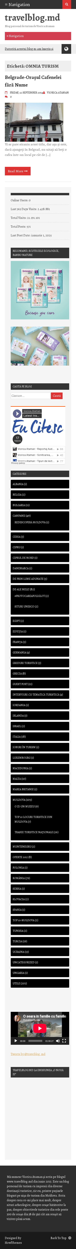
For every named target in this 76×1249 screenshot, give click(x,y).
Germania (19, 652)
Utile (16, 983)
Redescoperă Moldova (30, 522)
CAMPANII (19, 516)
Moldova (19, 800)
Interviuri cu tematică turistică (36, 695)
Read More (16, 171)
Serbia (17, 889)
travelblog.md (32, 17)
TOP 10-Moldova (23, 920)
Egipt (16, 621)
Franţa (17, 642)
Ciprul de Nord (23, 558)
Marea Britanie (23, 789)
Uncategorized (23, 962)
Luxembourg (21, 758)
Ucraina (18, 952)
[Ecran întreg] (64, 1041)
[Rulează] (16, 1041)
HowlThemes (13, 1243)
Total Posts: (19, 227)
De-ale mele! (21, 589)
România (19, 878)
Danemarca (21, 568)
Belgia (17, 495)
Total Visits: (19, 218)
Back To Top (58, 1238)
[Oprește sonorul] (58, 1041)
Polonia (18, 868)
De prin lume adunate (28, 579)
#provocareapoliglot (30, 596)
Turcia (17, 941)
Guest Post (20, 684)
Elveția (18, 631)
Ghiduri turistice (25, 663)
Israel (17, 726)
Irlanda (18, 716)
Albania (18, 484)
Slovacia (19, 899)
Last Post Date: (21, 235)
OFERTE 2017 (20, 857)
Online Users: (20, 200)
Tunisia (18, 931)
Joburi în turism (24, 747)
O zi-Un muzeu (25, 806)
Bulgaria (19, 505)
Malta (17, 779)
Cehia (16, 537)
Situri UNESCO (24, 606)
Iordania (19, 705)
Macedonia (20, 768)
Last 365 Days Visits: (24, 209)
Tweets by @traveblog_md (28, 1054)
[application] (40, 1028)
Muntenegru (22, 847)
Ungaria (18, 973)
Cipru (16, 547)
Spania (17, 910)
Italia (17, 737)
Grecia (17, 673)
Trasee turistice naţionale (34, 832)
